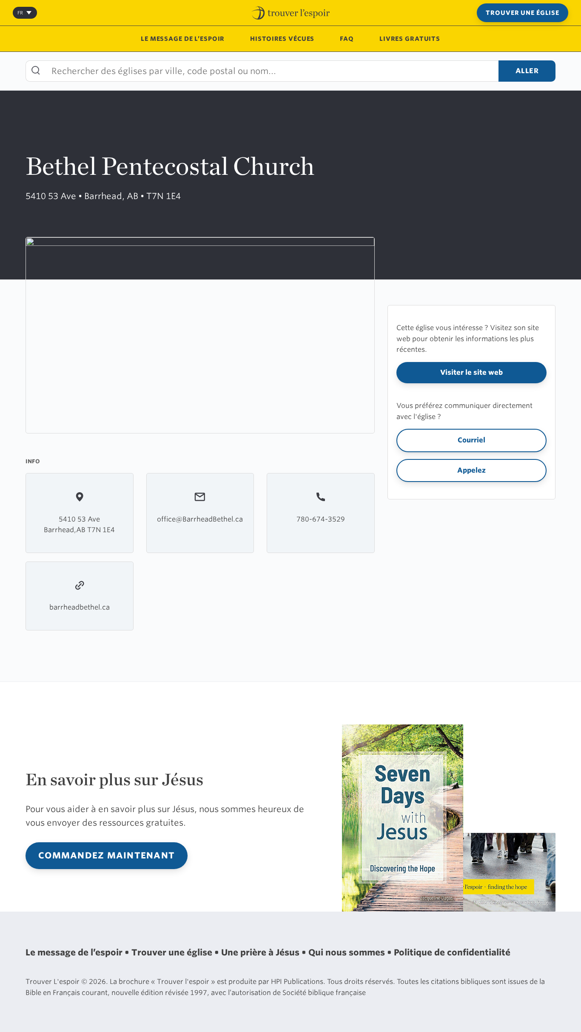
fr (20, 13)
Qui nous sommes (347, 952)
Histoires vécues (282, 38)
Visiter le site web (471, 372)
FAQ (347, 38)
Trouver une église (522, 12)
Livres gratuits (409, 38)
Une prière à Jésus (261, 952)
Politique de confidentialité (452, 952)
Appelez (471, 470)
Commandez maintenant (106, 855)
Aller (527, 71)
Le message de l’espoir (183, 38)
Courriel (471, 440)
